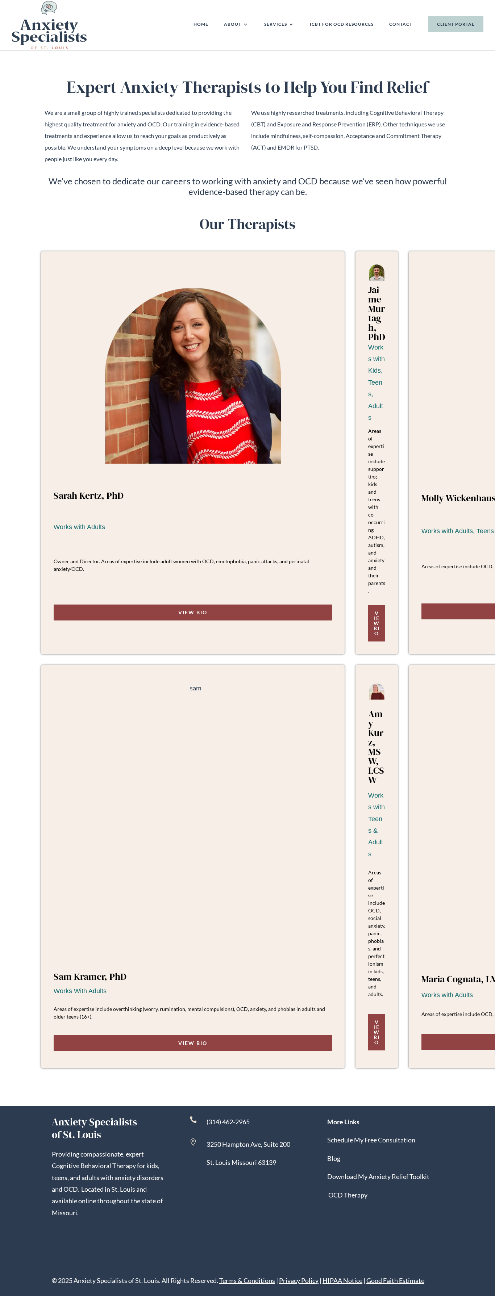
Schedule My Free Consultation (371, 1140)
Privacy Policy (299, 1280)
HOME (201, 24)
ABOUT (232, 24)
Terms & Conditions (247, 1280)
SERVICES (275, 24)
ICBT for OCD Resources (342, 24)
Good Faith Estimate (395, 1280)
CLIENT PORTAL (455, 24)
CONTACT (400, 24)
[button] (488, 1243)
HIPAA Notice (342, 1280)
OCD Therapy (347, 1195)
